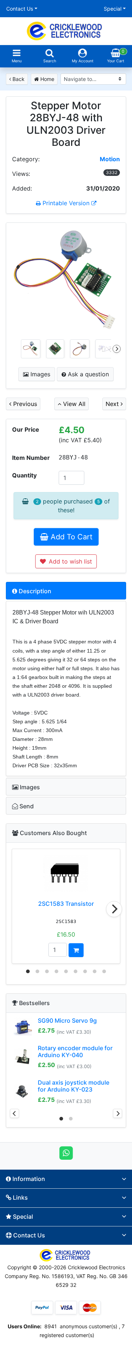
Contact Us (19, 8)
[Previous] (14, 1113)
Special (112, 8)
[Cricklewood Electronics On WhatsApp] (66, 1152)
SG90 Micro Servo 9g (67, 1020)
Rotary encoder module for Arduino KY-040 (75, 1051)
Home (46, 79)
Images (39, 374)
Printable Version (66, 203)
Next (113, 403)
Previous (24, 403)
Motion (110, 159)
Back (18, 79)
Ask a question (87, 374)
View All (73, 403)
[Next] (117, 349)
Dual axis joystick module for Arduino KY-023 (73, 1086)
